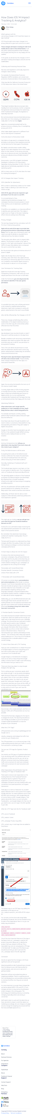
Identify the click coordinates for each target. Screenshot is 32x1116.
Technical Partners (6, 1057)
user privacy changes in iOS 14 (9, 36)
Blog (2, 1088)
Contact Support (6, 1082)
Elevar (3, 1073)
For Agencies (5, 1060)
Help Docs (4, 1085)
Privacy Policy (5, 1113)
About (3, 1054)
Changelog (4, 1092)
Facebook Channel (6, 1076)
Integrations (4, 1064)
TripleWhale (4, 1069)
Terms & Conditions (16, 1113)
